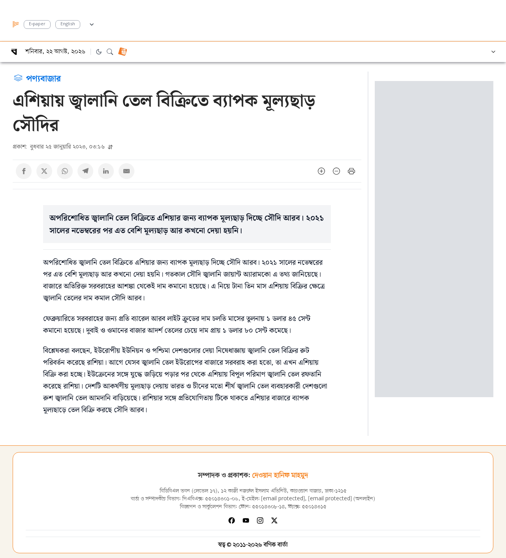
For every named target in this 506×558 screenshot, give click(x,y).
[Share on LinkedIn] (106, 171)
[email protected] (283, 499)
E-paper (37, 24)
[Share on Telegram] (85, 171)
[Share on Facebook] (24, 171)
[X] (274, 520)
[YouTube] (246, 520)
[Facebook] (231, 520)
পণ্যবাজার (43, 78)
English (67, 24)
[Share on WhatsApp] (65, 171)
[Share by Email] (126, 171)
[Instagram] (260, 520)
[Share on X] (44, 171)
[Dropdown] (92, 23)
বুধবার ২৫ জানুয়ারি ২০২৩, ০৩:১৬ (59, 146)
